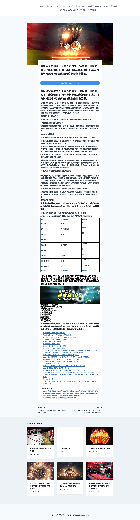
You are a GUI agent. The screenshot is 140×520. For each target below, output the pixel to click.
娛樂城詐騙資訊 (81, 6)
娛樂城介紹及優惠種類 (68, 6)
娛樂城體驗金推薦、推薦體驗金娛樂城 (55, 339)
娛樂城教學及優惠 (93, 6)
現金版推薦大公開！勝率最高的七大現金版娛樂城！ (59, 335)
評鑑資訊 (56, 6)
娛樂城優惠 (83, 10)
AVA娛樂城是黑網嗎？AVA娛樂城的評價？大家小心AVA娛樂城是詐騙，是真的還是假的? (70, 391)
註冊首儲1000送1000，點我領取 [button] (51, 307)
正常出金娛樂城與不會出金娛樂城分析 (55, 346)
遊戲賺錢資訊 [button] (44, 317)
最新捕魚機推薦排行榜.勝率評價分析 (54, 348)
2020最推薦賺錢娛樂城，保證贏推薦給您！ (56, 368)
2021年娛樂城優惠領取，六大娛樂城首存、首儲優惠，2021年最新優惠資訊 (66, 357)
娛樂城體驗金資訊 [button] (46, 313)
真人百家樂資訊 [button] (45, 321)
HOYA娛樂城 (104, 6)
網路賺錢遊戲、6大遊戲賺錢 (52, 342)
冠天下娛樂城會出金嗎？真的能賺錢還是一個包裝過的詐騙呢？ (62, 395)
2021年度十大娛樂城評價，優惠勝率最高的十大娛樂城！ (60, 337)
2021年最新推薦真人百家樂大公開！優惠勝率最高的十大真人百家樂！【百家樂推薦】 (69, 372)
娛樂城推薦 (63, 10)
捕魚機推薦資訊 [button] (45, 319)
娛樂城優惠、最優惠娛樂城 (51, 344)
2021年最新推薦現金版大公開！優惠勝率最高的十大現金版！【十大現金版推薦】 (68, 370)
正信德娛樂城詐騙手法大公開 (99, 449)
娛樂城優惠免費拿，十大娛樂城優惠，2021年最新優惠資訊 (61, 361)
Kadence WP (85, 515)
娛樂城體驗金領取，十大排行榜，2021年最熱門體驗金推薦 (61, 359)
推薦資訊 (49, 6)
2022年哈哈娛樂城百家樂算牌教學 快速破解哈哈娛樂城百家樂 (40, 486)
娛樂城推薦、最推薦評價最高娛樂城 (54, 333)
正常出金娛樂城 (73, 10)
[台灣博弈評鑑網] (28, 8)
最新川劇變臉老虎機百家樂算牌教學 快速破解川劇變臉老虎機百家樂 (99, 486)
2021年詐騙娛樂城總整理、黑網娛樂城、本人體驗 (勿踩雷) (61, 355)
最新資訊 (42, 6)
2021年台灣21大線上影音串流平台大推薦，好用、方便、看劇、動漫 (64, 366)
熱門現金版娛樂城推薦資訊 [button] (49, 311)
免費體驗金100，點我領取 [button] (49, 305)
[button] (49, 116)
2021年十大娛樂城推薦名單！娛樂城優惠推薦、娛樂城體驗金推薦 (63, 353)
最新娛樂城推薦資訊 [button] (47, 309)
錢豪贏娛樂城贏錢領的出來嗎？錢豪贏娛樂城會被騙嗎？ (60, 398)
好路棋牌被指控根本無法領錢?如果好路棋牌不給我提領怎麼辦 (52, 410)
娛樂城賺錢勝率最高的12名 (51, 364)
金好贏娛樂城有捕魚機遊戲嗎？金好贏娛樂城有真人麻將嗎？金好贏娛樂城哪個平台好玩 (70, 393)
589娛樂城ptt (64, 449)
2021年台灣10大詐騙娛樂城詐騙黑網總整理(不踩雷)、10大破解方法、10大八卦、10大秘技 (71, 350)
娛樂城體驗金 (92, 10)
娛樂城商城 (113, 6)
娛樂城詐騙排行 (48, 379)
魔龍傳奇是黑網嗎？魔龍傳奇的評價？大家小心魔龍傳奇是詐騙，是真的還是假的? (87, 410)
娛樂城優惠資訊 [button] (45, 315)
